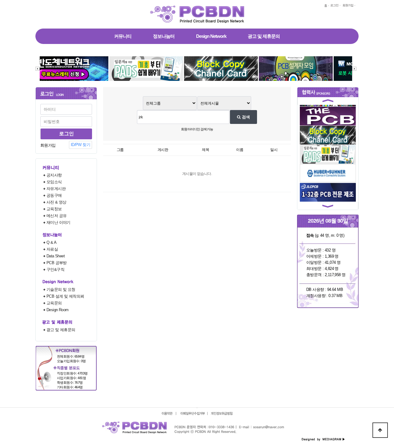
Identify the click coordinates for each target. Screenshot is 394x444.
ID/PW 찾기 (80, 144)
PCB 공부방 (56, 262)
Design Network (211, 36)
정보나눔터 (164, 36)
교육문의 (54, 303)
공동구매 (54, 195)
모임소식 (54, 182)
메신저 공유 (56, 215)
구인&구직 (55, 269)
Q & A (51, 242)
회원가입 (48, 145)
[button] (327, 101)
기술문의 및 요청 (60, 289)
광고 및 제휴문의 (264, 36)
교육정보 (54, 209)
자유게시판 (56, 188)
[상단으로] (380, 430)
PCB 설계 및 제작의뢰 (65, 296)
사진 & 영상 (56, 202)
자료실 (52, 249)
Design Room (57, 309)
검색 (245, 117)
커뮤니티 (122, 36)
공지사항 (54, 175)
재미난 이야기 (58, 222)
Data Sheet (55, 256)
